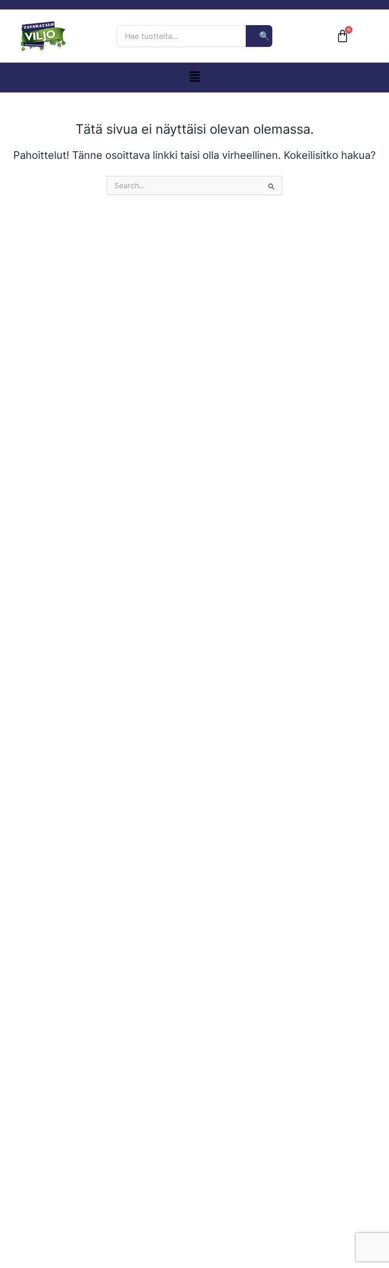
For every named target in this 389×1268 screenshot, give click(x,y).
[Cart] (342, 36)
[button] (194, 77)
